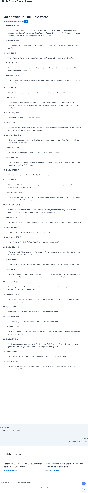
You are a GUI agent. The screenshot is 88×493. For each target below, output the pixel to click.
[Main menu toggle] (6, 5)
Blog (26, 21)
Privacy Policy (46, 488)
